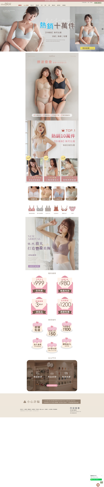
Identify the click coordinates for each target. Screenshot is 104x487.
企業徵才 (46, 409)
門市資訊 (37, 409)
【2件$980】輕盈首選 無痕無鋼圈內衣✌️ (51, 0)
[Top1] (52, 137)
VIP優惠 (25, 409)
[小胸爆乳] (33, 193)
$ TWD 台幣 (84, 2)
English (91, 2)
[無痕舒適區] (45, 193)
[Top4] (70, 169)
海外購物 (33, 409)
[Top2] (34, 169)
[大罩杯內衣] (70, 193)
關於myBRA (42, 409)
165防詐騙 (50, 409)
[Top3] (52, 169)
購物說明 (29, 409)
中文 (88, 2)
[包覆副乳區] (58, 193)
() (98, 2)
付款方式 (21, 409)
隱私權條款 (55, 409)
